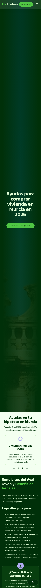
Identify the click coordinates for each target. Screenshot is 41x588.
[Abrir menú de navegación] (37, 4)
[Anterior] (9, 468)
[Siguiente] (32, 468)
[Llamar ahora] (32, 582)
